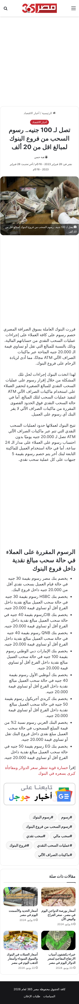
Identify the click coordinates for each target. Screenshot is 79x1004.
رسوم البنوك (42, 817)
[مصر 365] (39, 8)
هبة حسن (39, 157)
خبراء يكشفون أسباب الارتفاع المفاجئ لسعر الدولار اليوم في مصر (61, 958)
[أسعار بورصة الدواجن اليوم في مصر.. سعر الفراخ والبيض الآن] (58, 896)
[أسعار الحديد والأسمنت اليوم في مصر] (21, 896)
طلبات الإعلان (32, 996)
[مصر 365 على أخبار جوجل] (39, 793)
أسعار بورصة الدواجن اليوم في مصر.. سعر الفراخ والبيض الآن (58, 915)
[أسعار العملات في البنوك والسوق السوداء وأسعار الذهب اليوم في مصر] (21, 940)
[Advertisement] (39, 59)
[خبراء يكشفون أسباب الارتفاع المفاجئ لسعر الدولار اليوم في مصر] (58, 940)
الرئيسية (47, 113)
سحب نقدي (34, 836)
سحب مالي (61, 836)
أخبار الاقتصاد (32, 113)
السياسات (49, 996)
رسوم (65, 817)
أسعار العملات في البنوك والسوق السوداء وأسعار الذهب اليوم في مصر (22, 958)
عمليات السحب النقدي (53, 845)
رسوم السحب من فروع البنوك (48, 826)
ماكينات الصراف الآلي (54, 855)
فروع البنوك (18, 845)
